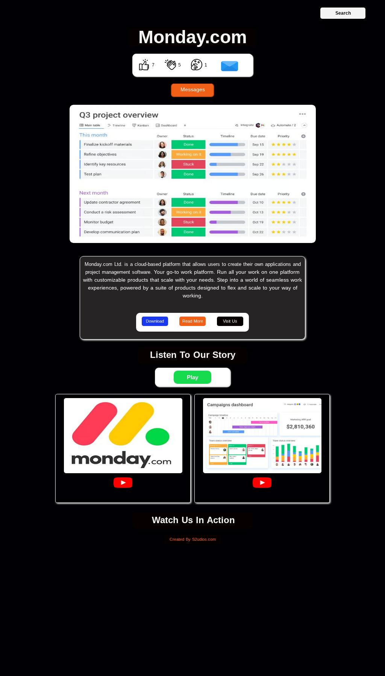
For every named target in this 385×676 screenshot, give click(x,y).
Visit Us (230, 321)
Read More (192, 321)
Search (343, 13)
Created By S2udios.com (193, 539)
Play (192, 377)
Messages (192, 89)
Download (155, 321)
